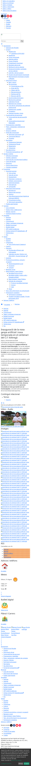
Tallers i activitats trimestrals (12, 314)
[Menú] (2, 44)
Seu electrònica (8, 666)
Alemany (8, 26)
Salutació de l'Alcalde (9, 648)
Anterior (3, 596)
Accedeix (3, 571)
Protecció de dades (9, 731)
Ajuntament (4, 646)
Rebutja (21, 763)
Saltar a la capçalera (9, 1)
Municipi (3, 670)
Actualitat (7, 305)
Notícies (17, 304)
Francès (8, 28)
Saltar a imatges (7, 5)
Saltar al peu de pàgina (9, 10)
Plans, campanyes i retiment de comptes (15, 658)
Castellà (8, 22)
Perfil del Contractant (9, 662)
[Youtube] (8, 16)
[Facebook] (5, 16)
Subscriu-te (4, 610)
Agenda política (8, 553)
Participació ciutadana (10, 720)
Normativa (6, 664)
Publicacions (7, 557)
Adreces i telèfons (6, 722)
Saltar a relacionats (8, 7)
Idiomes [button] (5, 18)
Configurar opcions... (6, 763)
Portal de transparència (10, 668)
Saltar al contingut (8, 3)
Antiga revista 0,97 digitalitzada (13, 322)
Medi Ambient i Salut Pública (12, 716)
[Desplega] (11, 304)
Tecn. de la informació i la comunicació (15, 718)
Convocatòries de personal (11, 654)
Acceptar (26, 763)
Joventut (6, 710)
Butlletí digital (7, 318)
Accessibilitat (7, 733)
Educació (6, 708)
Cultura (5, 706)
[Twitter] (2, 16)
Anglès (8, 24)
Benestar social (8, 714)
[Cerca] (22, 41)
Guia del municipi (8, 672)
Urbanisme (6, 704)
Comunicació (7, 312)
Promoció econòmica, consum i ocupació (15, 712)
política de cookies (16, 760)
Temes (3, 699)
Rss (4, 326)
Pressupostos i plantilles (10, 656)
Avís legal (6, 727)
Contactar (4, 14)
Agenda (5, 310)
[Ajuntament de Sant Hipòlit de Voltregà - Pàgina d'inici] (11, 36)
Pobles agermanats (9, 675)
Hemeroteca (7, 324)
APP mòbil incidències (10, 320)
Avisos (5, 555)
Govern (5, 650)
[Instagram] (11, 16)
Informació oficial (8, 652)
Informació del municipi (10, 673)
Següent (8, 596)
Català (8, 20)
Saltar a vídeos (7, 9)
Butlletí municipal (8, 316)
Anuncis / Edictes (8, 660)
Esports (5, 702)
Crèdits (5, 735)
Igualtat (5, 700)
